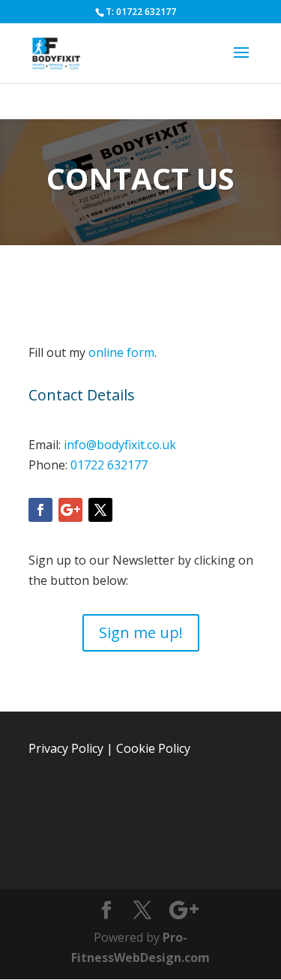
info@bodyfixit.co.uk (120, 444)
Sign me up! (141, 632)
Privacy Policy (65, 748)
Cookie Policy (153, 748)
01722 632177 (109, 465)
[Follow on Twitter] (100, 510)
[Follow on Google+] (70, 510)
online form (121, 352)
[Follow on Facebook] (40, 510)
